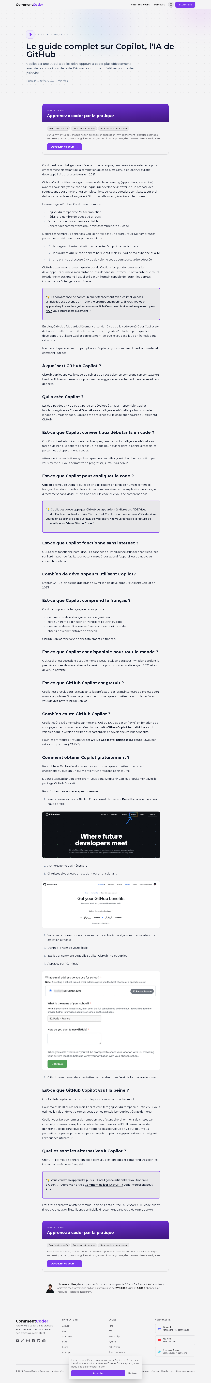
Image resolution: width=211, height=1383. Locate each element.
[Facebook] (33, 1340)
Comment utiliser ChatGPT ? (104, 1184)
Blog (64, 1342)
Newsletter (167, 1371)
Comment (29, 5)
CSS (110, 1331)
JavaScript (114, 1336)
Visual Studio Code (79, 523)
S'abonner (67, 1336)
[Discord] (43, 1340)
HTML (111, 1326)
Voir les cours (140, 4)
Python (112, 1342)
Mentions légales (149, 1371)
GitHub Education (91, 799)
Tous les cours (117, 1352)
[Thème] (171, 5)
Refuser (133, 1373)
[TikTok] (22, 1340)
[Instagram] (28, 1340)
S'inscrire (185, 4)
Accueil (66, 1326)
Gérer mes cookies (185, 1371)
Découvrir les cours (64, 146)
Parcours (159, 4)
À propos (67, 1352)
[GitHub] (38, 1340)
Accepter (98, 1373)
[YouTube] (17, 1340)
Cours (65, 1331)
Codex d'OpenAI (81, 410)
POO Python (114, 1347)
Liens (65, 1347)
